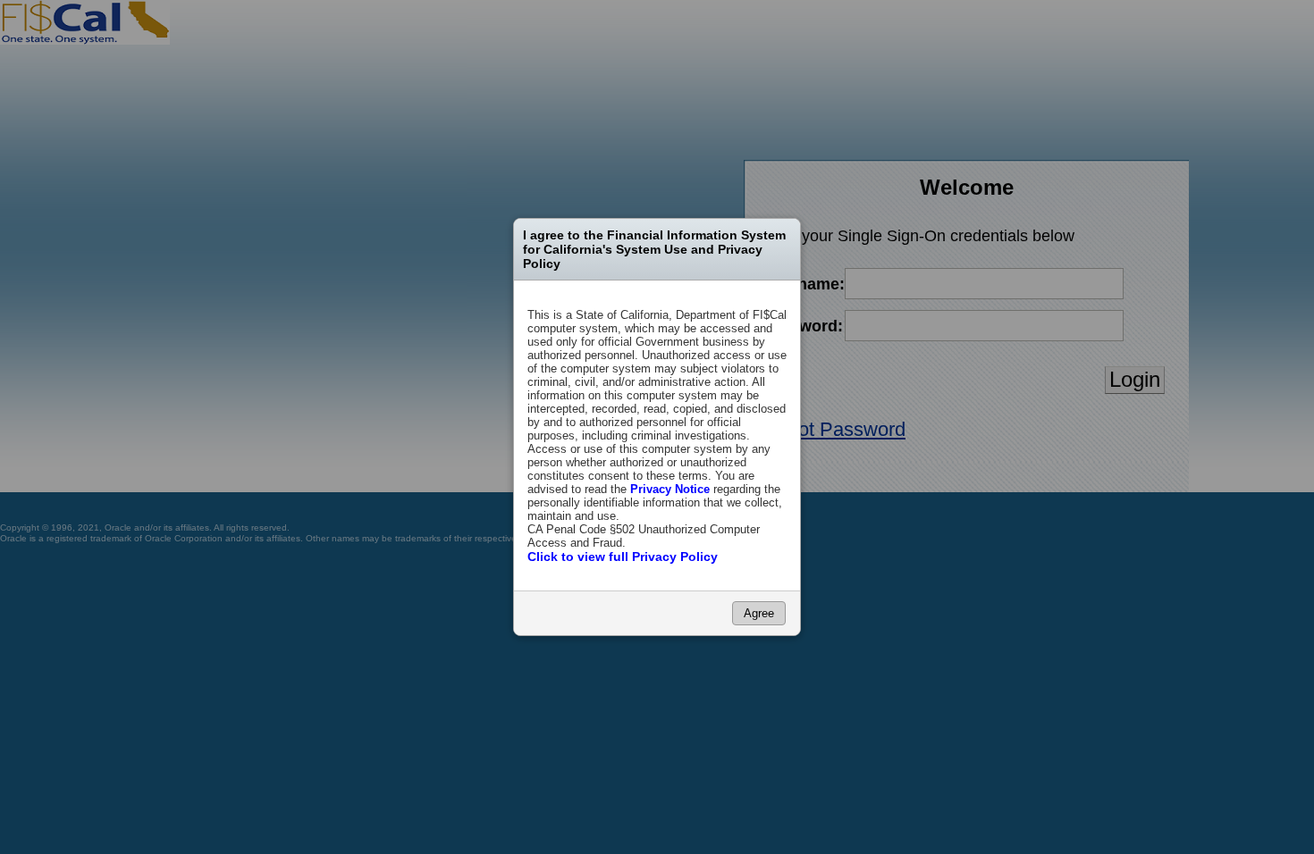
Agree (759, 613)
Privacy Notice (670, 489)
